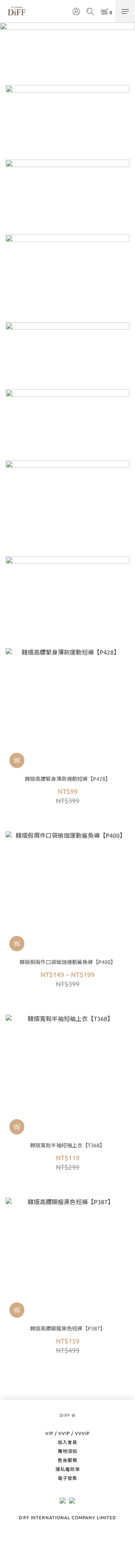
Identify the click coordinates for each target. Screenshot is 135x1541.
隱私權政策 (68, 1469)
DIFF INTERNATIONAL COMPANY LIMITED (67, 1517)
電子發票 (67, 1478)
